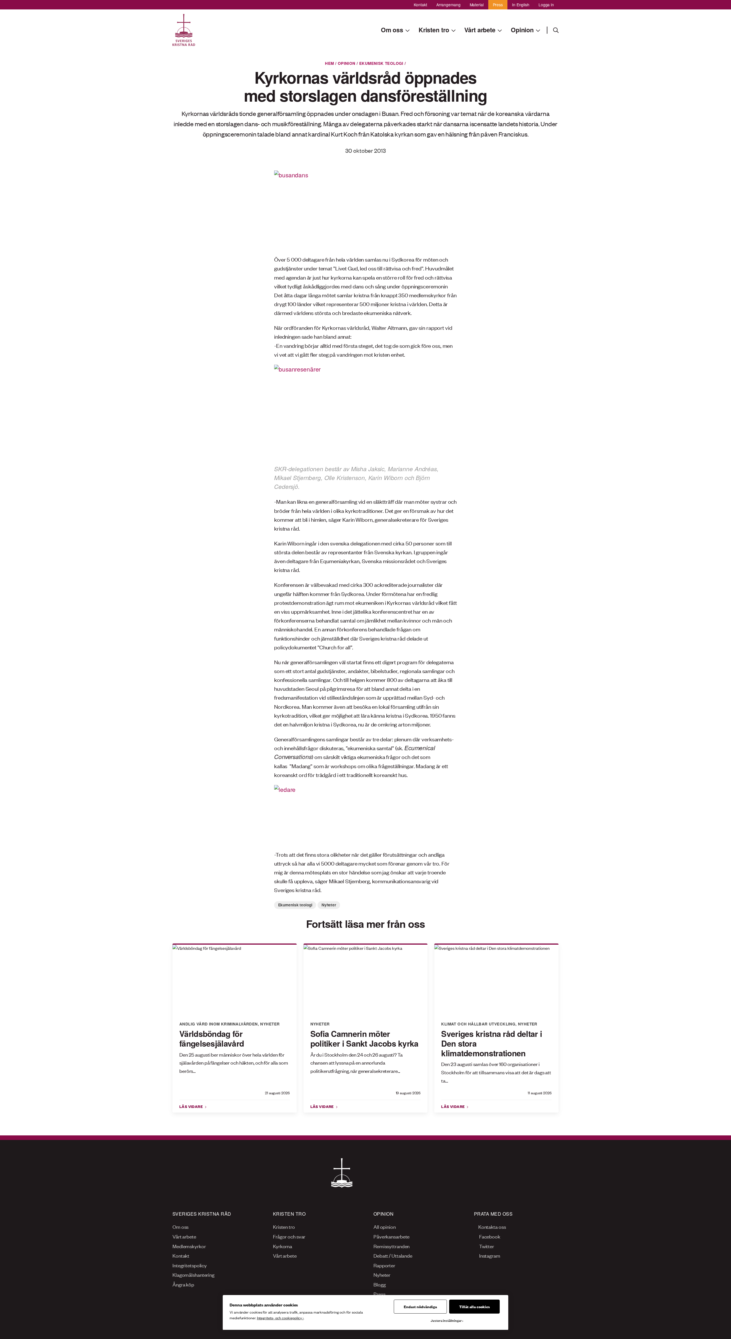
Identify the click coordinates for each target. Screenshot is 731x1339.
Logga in (546, 4)
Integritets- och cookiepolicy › (280, 1317)
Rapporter (384, 1265)
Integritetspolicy (189, 1265)
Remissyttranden (391, 1245)
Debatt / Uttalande (392, 1255)
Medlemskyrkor (189, 1245)
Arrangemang (448, 4)
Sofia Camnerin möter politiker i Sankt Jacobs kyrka (364, 1038)
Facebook (489, 1236)
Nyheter (329, 905)
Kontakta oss (491, 1226)
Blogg (379, 1284)
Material (477, 4)
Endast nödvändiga (420, 1306)
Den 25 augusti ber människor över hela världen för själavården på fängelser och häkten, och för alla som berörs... (233, 1062)
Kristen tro (284, 1226)
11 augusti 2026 (540, 1092)
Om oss (180, 1226)
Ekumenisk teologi (381, 63)
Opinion (347, 63)
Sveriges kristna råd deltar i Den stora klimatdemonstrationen (491, 1043)
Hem (329, 63)
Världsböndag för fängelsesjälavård (211, 1038)
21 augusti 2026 (277, 1092)
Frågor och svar (289, 1236)
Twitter (486, 1245)
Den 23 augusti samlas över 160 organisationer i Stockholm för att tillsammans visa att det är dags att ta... (496, 1072)
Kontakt (420, 4)
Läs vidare (191, 1106)
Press (498, 4)
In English (520, 4)
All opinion (384, 1226)
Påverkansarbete (391, 1236)
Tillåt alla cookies (474, 1306)
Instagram (489, 1255)
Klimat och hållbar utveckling (478, 1024)
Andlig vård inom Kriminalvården (218, 1024)
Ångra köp (183, 1284)
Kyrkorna (282, 1245)
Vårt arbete (184, 1236)
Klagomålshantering (193, 1274)
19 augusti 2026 (408, 1092)
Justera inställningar (446, 1320)
